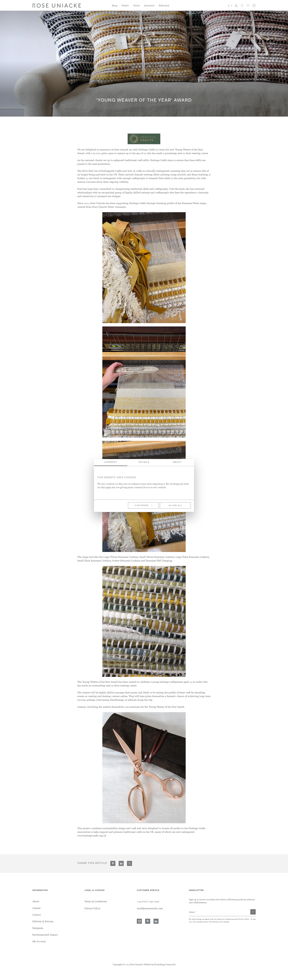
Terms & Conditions (225, 919)
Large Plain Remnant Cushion (192, 557)
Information (40, 890)
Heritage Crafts (146, 149)
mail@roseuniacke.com (150, 908)
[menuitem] (115, 7)
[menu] (58, 921)
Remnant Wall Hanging (159, 560)
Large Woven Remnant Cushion (120, 557)
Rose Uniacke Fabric (103, 207)
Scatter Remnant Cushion (126, 560)
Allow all (175, 505)
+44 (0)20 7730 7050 (148, 901)
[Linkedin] (156, 921)
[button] (230, 5)
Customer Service (148, 890)
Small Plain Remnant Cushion (94, 560)
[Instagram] (139, 921)
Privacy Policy (243, 919)
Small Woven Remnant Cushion (156, 557)
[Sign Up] (253, 912)
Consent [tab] (110, 462)
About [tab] (177, 462)
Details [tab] (144, 462)
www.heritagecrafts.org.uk (91, 835)
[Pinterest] (147, 921)
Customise (142, 505)
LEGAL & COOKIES (94, 890)
